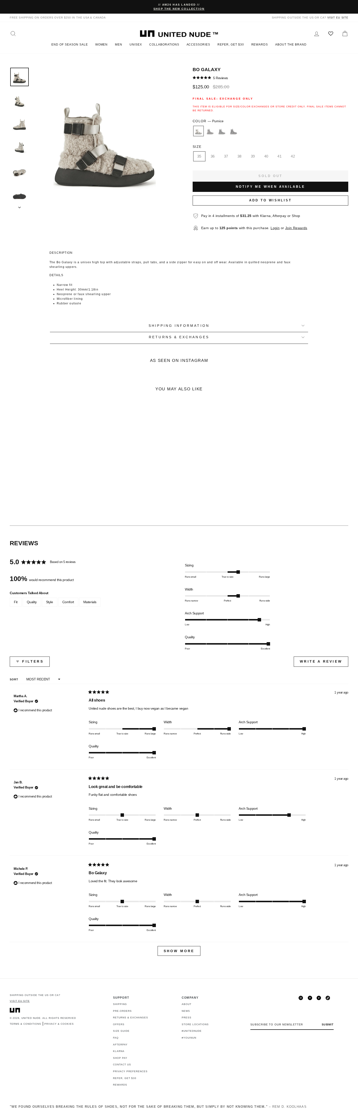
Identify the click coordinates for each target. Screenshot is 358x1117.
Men (118, 44)
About (186, 1004)
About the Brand (290, 44)
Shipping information (179, 326)
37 (226, 156)
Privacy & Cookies (59, 1024)
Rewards (259, 44)
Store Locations (195, 1024)
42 (293, 156)
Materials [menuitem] (89, 602)
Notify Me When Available (270, 186)
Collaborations (164, 44)
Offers (118, 1024)
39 (253, 156)
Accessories (198, 44)
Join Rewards (296, 228)
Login (275, 228)
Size (197, 147)
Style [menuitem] (49, 602)
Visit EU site (337, 17)
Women (101, 44)
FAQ (116, 1037)
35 (199, 156)
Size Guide (121, 1031)
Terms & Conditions (25, 1024)
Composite (210, 131)
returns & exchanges (179, 337)
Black (222, 131)
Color (208, 121)
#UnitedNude (192, 1031)
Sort (14, 679)
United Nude (31, 1018)
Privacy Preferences (130, 1071)
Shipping (120, 1004)
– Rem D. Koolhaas (158, 1106)
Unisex (136, 44)
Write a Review (324, 663)
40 (266, 156)
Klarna (118, 1051)
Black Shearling (233, 131)
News (186, 1011)
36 (213, 156)
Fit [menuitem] (16, 602)
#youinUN (189, 1037)
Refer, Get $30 (230, 44)
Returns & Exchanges (130, 1017)
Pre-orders (122, 1011)
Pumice (198, 131)
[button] (210, 78)
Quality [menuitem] (32, 602)
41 (279, 156)
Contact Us (122, 1064)
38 (239, 156)
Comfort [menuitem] (68, 602)
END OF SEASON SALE (69, 44)
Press (186, 1017)
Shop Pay (120, 1058)
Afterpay (120, 1044)
